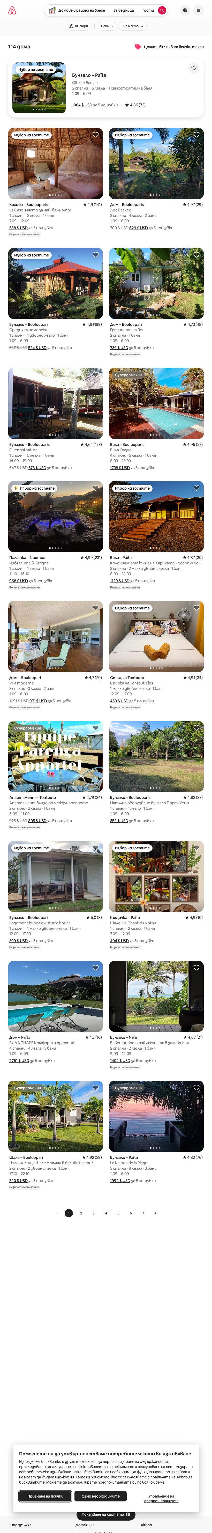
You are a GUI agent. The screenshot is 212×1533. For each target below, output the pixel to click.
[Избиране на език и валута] (185, 10)
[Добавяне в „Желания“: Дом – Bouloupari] (196, 254)
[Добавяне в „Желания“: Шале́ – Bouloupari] (96, 1087)
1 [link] (69, 1213)
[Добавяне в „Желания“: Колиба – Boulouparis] (96, 134)
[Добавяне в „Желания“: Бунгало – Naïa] (196, 967)
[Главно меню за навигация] (198, 10)
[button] (82, 104)
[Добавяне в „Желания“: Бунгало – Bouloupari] (96, 254)
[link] (56, 1213)
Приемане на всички (45, 1496)
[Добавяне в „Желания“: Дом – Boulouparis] (196, 134)
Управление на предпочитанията (161, 1498)
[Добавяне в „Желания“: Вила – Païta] (196, 488)
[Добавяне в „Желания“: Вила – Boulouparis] (196, 374)
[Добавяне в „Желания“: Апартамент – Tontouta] (96, 728)
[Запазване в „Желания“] (194, 68)
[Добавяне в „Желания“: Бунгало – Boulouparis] (96, 374)
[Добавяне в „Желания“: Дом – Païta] (96, 967)
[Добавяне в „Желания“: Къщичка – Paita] (196, 847)
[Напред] (155, 1213)
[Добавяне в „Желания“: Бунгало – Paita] (196, 1087)
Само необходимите (101, 1496)
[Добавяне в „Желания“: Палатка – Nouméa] (96, 488)
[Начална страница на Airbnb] (12, 10)
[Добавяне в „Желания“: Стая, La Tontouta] (196, 607)
